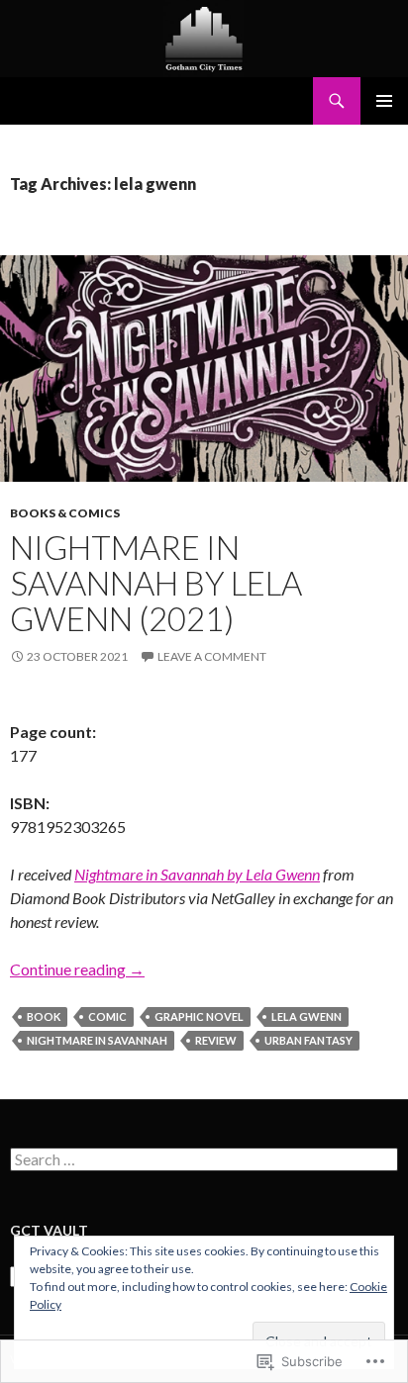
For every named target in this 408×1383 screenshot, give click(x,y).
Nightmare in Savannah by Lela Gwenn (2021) (156, 582)
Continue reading (77, 969)
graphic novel (199, 1016)
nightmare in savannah (97, 1040)
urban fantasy (308, 1040)
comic (107, 1016)
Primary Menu (384, 101)
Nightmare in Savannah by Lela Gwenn (197, 874)
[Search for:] (204, 1160)
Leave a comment (211, 656)
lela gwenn (306, 1016)
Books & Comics (65, 513)
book (43, 1016)
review (216, 1040)
